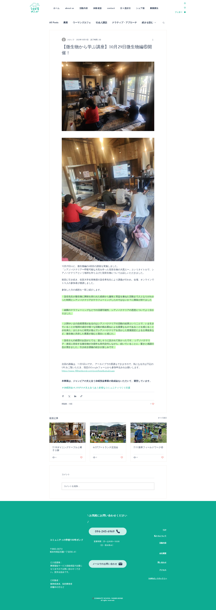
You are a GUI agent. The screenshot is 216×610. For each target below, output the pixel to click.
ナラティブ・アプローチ (124, 22)
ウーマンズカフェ (82, 22)
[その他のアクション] (152, 39)
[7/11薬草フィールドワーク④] (148, 433)
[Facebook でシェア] (63, 396)
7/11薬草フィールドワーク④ (148, 447)
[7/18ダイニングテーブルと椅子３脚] (67, 433)
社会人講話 (101, 22)
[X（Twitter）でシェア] (69, 396)
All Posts (53, 22)
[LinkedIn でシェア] (75, 396)
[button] (163, 23)
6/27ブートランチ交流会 (105, 447)
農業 (65, 22)
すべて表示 (162, 418)
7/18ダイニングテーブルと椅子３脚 (67, 449)
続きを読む (147, 22)
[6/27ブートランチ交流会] (108, 433)
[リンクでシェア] (81, 396)
